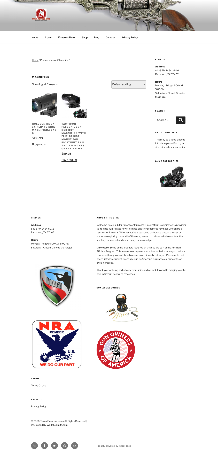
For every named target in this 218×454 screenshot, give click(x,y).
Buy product (40, 144)
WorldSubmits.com (57, 424)
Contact (110, 37)
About (48, 37)
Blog (96, 37)
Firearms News (66, 37)
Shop (85, 37)
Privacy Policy (129, 37)
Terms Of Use (38, 385)
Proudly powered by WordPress (114, 445)
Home (35, 37)
